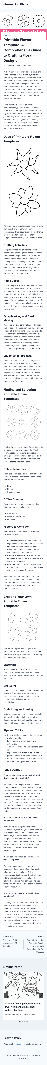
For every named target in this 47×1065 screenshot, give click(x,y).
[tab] (19, 1021)
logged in (19, 1044)
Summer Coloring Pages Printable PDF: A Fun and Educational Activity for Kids (23, 1006)
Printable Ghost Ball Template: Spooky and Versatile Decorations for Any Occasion (35, 944)
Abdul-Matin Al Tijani (13, 66)
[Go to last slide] (6, 995)
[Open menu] (42, 4)
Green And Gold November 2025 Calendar (10, 941)
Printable (7, 35)
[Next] (41, 995)
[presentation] (23, 985)
